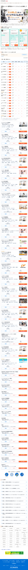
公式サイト (14, 131)
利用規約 (14, 565)
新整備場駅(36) (4, 530)
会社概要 (4, 565)
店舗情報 (6, 131)
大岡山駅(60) (4, 528)
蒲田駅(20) (18, 546)
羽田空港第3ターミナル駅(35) (17, 530)
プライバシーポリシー (18, 565)
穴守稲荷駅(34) (24, 530)
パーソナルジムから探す (5, 560)
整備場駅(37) (24, 528)
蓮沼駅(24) (11, 542)
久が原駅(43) (17, 528)
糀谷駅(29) (18, 536)
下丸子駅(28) (24, 536)
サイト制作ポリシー (8, 565)
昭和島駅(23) (17, 542)
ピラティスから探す (23, 560)
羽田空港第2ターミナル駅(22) (17, 544)
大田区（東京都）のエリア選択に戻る (6, 549)
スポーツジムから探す (11, 560)
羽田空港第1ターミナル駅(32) (24, 533)
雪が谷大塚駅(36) (11, 530)
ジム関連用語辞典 (14, 563)
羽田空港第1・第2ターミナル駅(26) (24, 538)
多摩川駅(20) (10, 546)
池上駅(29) (11, 536)
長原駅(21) (4, 546)
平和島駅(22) (10, 544)
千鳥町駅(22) (4, 544)
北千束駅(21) (24, 544)
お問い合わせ (11, 565)
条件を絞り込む (25, 54)
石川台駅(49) (10, 528)
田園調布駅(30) (4, 536)
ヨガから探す (17, 560)
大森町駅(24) (4, 542)
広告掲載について (23, 565)
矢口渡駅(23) (24, 542)
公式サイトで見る (3, 45)
